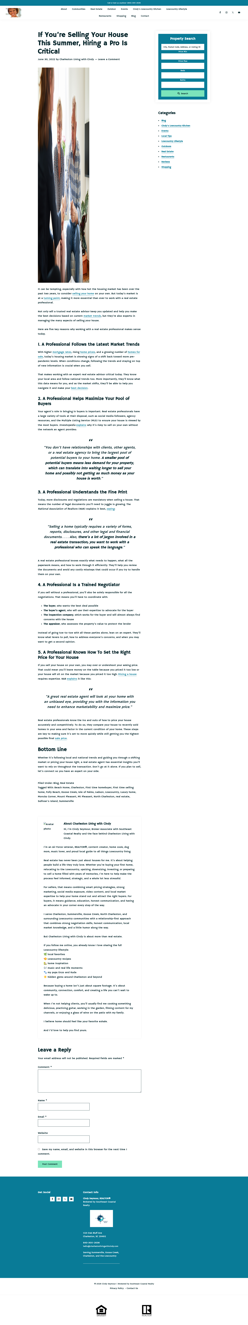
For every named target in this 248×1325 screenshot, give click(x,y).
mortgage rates (62, 352)
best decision (79, 388)
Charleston (77, 787)
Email (42, 1116)
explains (81, 425)
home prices (87, 352)
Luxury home (127, 792)
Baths (182, 80)
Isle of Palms (86, 792)
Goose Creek (69, 792)
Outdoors (166, 146)
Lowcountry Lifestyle (172, 141)
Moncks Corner (47, 796)
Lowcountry (112, 792)
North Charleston (104, 796)
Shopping (166, 167)
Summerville (66, 801)
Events (164, 131)
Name (42, 1100)
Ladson (99, 792)
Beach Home (62, 787)
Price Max (182, 61)
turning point (52, 298)
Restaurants (167, 156)
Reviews (165, 161)
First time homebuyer (99, 787)
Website (43, 1133)
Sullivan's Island (48, 801)
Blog (56, 783)
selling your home (83, 293)
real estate (122, 796)
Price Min (183, 51)
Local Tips (166, 136)
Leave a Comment (109, 59)
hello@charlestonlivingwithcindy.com (100, 1246)
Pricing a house (127, 674)
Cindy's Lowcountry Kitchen (175, 125)
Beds (183, 70)
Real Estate (67, 783)
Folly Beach (53, 792)
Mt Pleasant (85, 796)
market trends (92, 316)
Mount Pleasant (66, 796)
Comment (45, 1067)
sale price (61, 738)
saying (111, 508)
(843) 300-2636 (134, 3)
